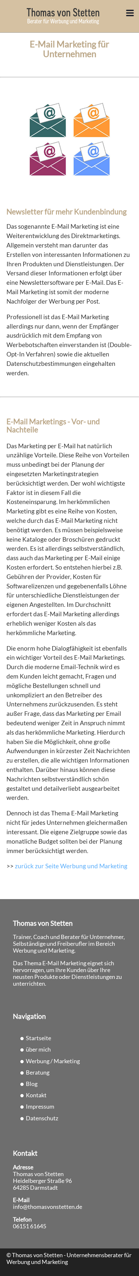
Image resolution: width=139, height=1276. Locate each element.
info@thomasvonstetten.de (47, 1206)
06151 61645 (29, 1226)
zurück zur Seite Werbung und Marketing (71, 866)
